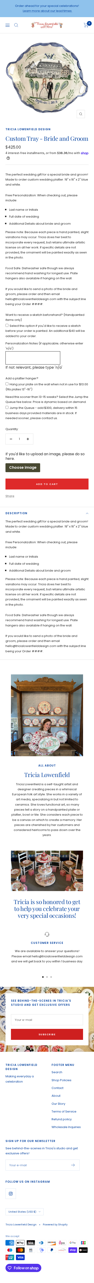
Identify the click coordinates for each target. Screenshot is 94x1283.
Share (9, 496)
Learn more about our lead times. (47, 11)
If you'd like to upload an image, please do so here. (45, 456)
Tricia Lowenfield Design (28, 129)
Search (57, 1072)
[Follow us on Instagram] (10, 1193)
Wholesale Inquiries (66, 1127)
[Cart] (86, 25)
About (56, 1096)
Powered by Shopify (55, 1224)
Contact (57, 1088)
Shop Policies (61, 1080)
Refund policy (62, 1119)
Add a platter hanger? (21, 378)
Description (16, 513)
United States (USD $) (22, 1212)
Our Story (58, 1104)
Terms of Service (64, 1111)
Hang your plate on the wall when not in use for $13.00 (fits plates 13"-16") (46, 386)
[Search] (16, 25)
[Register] (73, 1165)
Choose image (23, 467)
